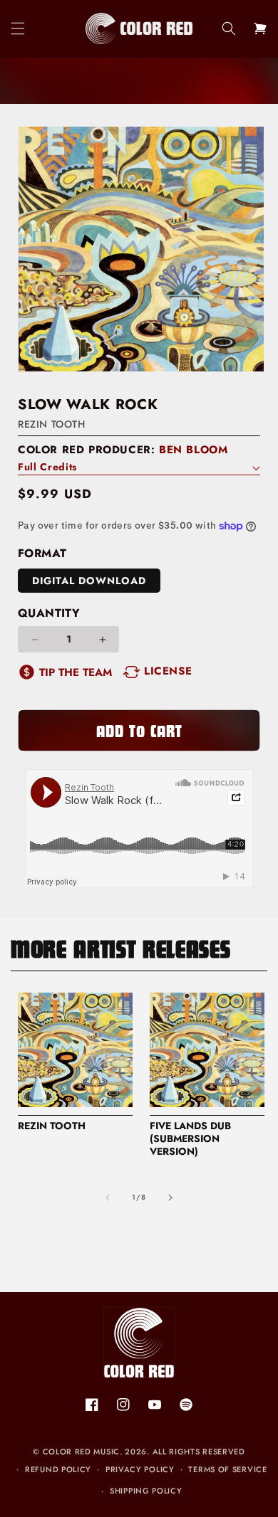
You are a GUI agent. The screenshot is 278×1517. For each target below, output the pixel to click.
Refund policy (58, 1469)
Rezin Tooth (52, 424)
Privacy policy (140, 1469)
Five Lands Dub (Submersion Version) (190, 1139)
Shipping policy (146, 1490)
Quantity (49, 613)
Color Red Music (81, 1451)
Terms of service (227, 1469)
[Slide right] (170, 1197)
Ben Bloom (193, 450)
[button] (18, 28)
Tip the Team (75, 672)
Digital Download (89, 581)
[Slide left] (107, 1197)
